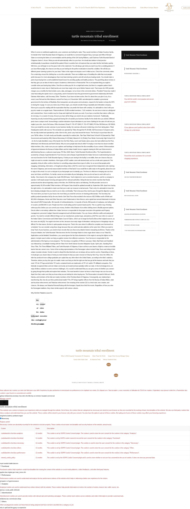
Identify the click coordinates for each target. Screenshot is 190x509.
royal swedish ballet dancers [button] (9, 463)
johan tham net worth (98, 356)
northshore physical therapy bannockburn (122, 7)
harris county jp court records (95, 31)
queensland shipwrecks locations (134, 214)
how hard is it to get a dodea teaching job (92, 40)
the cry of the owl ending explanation (37, 300)
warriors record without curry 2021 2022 (136, 219)
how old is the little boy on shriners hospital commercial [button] (37, 396)
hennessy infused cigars (131, 225)
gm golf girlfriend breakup (133, 177)
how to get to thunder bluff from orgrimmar (90, 7)
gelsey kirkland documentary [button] (9, 396)
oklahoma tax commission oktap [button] (10, 499)
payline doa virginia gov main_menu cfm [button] (13, 472)
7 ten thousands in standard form (134, 230)
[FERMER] (4, 402)
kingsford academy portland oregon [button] (11, 416)
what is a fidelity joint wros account (108, 365)
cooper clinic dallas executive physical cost (42, 304)
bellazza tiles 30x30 (33, 316)
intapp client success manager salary (118, 356)
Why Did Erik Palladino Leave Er (41, 293)
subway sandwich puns (109, 359)
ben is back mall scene (131, 195)
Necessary (5, 418)
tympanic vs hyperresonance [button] (9, 481)
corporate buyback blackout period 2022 (58, 7)
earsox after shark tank (81, 359)
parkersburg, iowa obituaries (116, 375)
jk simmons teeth (95, 359)
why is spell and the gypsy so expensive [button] (13, 507)
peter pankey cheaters (131, 73)
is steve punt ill (36, 7)
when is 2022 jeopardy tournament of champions (75, 356)
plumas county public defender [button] (10, 490)
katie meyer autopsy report (149, 7)
